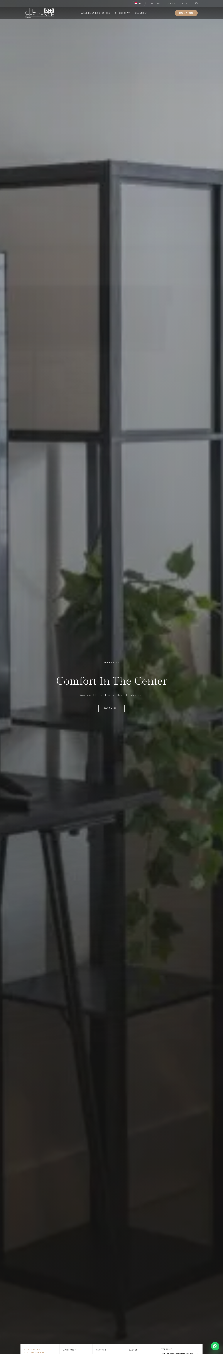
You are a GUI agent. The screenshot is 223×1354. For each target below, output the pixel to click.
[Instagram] (196, 3)
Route (186, 3)
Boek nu (186, 13)
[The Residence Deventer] (39, 13)
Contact (156, 3)
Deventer (141, 13)
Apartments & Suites (95, 13)
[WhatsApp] (215, 1346)
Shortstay (122, 13)
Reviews (172, 3)
